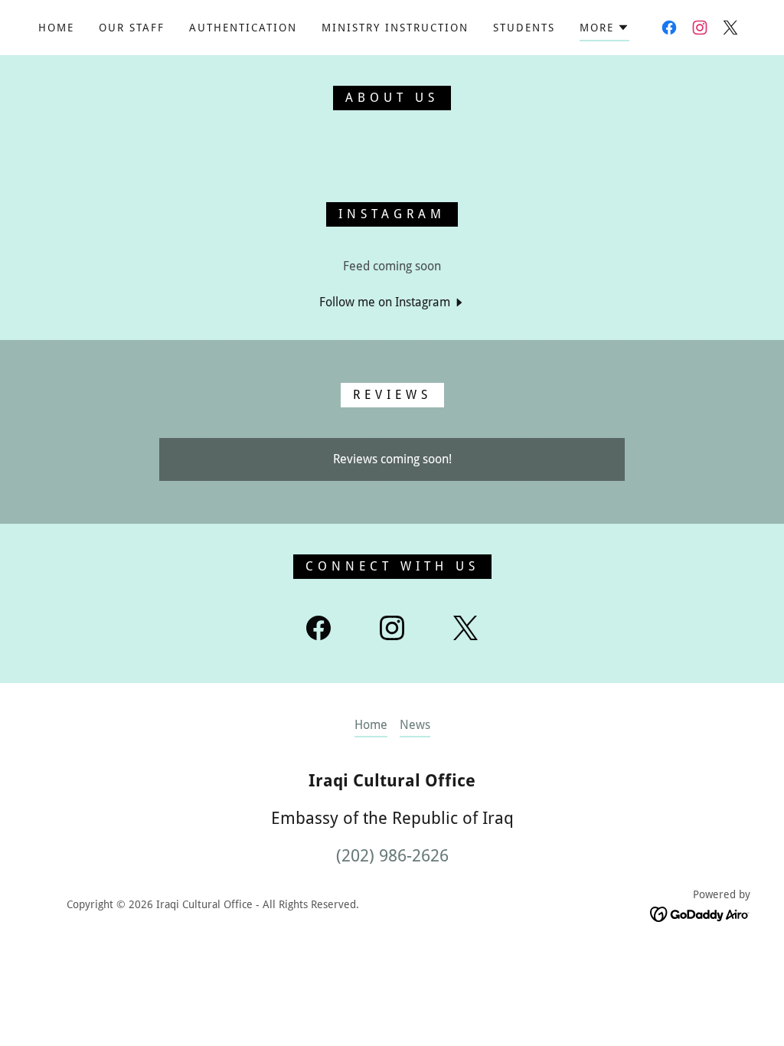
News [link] (415, 724)
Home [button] (370, 724)
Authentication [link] (243, 27)
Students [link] (524, 27)
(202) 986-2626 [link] (392, 855)
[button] (604, 29)
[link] (669, 27)
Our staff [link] (132, 27)
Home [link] (56, 27)
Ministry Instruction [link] (395, 27)
